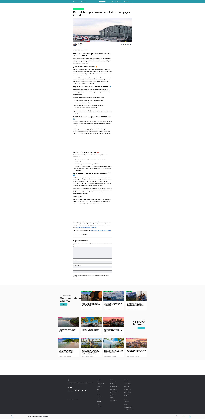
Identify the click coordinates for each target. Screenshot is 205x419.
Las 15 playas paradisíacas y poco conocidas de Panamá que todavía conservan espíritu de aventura (66, 351)
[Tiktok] (85, 390)
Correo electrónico (77, 265)
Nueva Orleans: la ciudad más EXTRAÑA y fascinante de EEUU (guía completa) (136, 351)
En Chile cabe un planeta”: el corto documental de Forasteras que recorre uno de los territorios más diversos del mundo (135, 305)
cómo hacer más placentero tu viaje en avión (86, 227)
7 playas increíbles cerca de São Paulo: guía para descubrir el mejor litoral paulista (67, 330)
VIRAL (111, 379)
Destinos (75, 1)
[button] (132, 2)
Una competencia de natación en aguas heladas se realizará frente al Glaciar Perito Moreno (113, 304)
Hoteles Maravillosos (115, 1)
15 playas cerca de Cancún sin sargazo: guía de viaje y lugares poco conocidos (90, 330)
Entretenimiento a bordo (71, 300)
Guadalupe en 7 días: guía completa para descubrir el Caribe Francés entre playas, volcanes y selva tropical (113, 351)
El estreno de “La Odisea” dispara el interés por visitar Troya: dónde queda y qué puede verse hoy (91, 304)
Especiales (126, 1)
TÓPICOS (98, 394)
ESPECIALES (126, 379)
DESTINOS (99, 379)
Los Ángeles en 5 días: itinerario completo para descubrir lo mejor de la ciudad (113, 330)
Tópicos (83, 1)
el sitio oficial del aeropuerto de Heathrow (101, 230)
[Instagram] (72, 390)
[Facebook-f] (69, 390)
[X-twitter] (75, 390)
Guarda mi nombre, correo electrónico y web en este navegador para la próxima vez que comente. (91, 276)
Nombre (75, 260)
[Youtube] (79, 390)
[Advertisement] (92, 143)
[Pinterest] (82, 390)
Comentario (76, 246)
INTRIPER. (76, 399)
